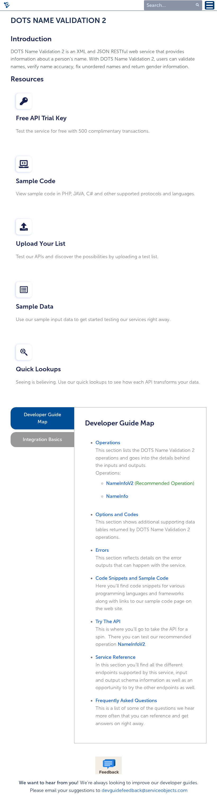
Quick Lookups (38, 369)
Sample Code (35, 181)
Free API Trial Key (41, 118)
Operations (108, 443)
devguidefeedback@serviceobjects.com (144, 790)
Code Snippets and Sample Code (132, 578)
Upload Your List (40, 243)
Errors (102, 550)
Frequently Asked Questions (126, 700)
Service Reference (115, 657)
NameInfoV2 (120, 483)
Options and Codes (117, 514)
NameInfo (117, 496)
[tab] (42, 418)
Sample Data (34, 306)
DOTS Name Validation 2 (58, 20)
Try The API (108, 621)
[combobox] (173, 5)
